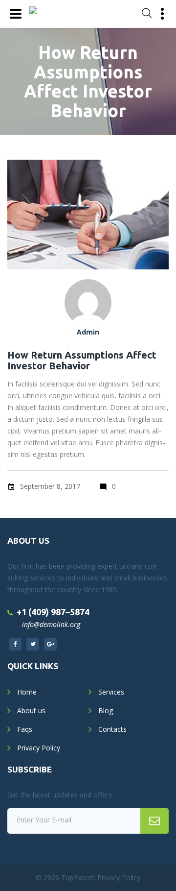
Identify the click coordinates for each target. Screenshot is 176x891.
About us (31, 710)
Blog (105, 710)
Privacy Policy (38, 747)
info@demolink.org (51, 624)
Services (111, 692)
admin (88, 332)
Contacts (112, 729)
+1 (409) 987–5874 (53, 612)
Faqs (24, 729)
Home (27, 692)
